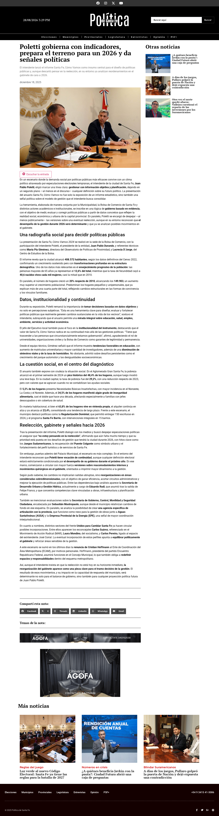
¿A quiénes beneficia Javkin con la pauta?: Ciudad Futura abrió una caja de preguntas (185, 58)
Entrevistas (139, 36)
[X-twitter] (113, 3)
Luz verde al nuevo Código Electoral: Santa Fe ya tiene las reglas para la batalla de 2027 (43, 774)
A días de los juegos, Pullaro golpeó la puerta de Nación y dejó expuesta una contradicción (184, 82)
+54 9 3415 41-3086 (202, 792)
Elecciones (49, 36)
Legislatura (116, 36)
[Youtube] (121, 3)
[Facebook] (98, 3)
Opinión (159, 36)
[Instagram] (105, 3)
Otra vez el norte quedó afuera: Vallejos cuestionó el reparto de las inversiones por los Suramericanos (184, 106)
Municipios (71, 36)
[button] (29, 611)
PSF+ (174, 36)
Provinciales (93, 36)
